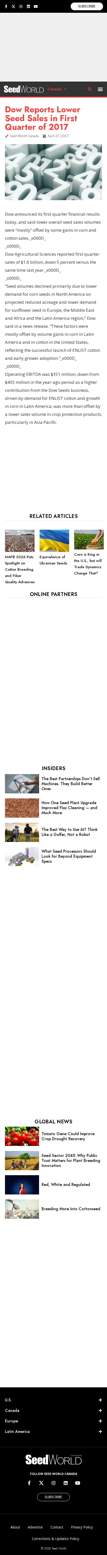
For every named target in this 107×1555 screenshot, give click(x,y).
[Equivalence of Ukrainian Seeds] (54, 550)
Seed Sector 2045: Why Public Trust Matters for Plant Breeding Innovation (71, 1160)
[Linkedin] (28, 6)
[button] (100, 89)
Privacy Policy (82, 1527)
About (15, 1527)
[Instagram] (20, 6)
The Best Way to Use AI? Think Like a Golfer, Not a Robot (70, 832)
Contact (57, 1527)
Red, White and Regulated (66, 1184)
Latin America (17, 1431)
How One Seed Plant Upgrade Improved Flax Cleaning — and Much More (69, 808)
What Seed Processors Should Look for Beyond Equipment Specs (69, 856)
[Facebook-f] (5, 6)
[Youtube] (35, 6)
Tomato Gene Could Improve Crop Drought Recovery (68, 1136)
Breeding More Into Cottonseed (71, 1209)
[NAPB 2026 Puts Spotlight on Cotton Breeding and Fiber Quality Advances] (20, 550)
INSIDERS (53, 768)
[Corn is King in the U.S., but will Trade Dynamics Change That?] (89, 548)
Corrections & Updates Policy (55, 1538)
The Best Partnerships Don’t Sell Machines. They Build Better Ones (71, 784)
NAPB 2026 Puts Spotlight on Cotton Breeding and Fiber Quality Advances (20, 569)
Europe (11, 1421)
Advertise (35, 1527)
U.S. (8, 1400)
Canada (54, 89)
